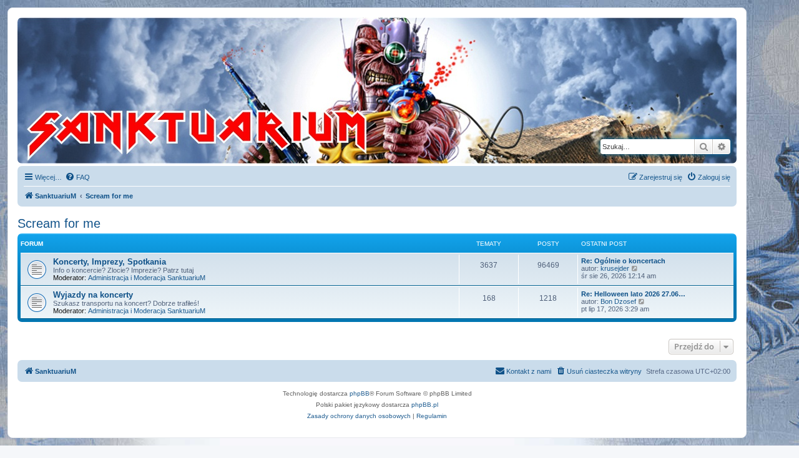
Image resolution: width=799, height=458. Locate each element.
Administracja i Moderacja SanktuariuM (146, 277)
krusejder (614, 268)
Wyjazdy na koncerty (93, 295)
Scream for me (58, 223)
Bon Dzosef (618, 301)
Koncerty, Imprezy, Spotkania (109, 261)
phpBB (360, 393)
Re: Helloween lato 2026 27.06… (633, 294)
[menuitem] (77, 177)
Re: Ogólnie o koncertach (623, 261)
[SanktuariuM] (255, 90)
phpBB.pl (424, 404)
